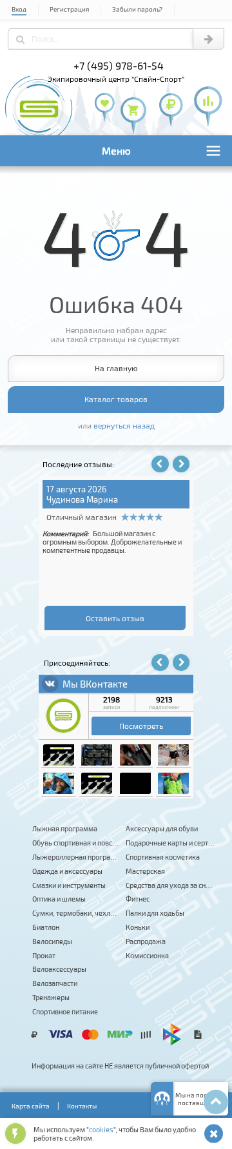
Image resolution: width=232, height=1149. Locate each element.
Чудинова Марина (82, 499)
